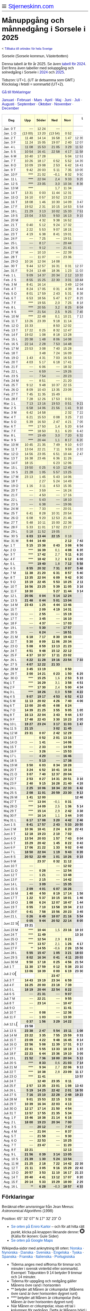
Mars (38, 100)
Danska (27, 1252)
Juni (67, 100)
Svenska (43, 1252)
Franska (26, 1257)
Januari (8, 100)
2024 (43, 72)
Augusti (8, 104)
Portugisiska (64, 1257)
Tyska (77, 1252)
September (26, 104)
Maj (58, 100)
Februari (24, 100)
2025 (60, 72)
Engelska (61, 1252)
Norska (76, 1248)
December (10, 108)
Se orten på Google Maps (32, 1240)
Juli (77, 100)
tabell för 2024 (73, 64)
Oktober (44, 104)
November (62, 104)
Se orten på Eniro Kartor (31, 1226)
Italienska (43, 1257)
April (48, 100)
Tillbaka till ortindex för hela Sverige (28, 48)
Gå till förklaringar (16, 92)
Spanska (9, 1257)
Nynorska (10, 1252)
